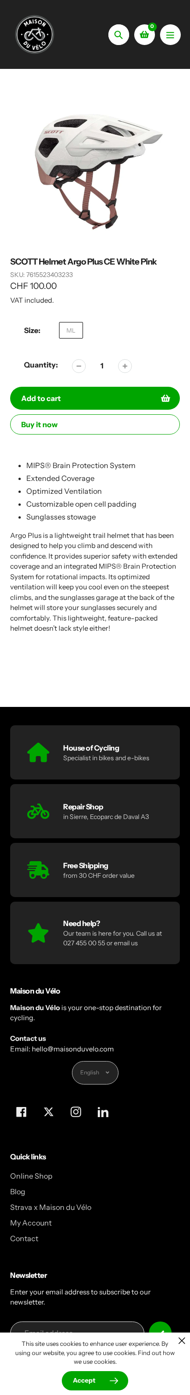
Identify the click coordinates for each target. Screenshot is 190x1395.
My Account (31, 1222)
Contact (24, 1238)
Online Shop (31, 1175)
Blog (17, 1191)
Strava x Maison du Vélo (50, 1207)
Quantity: (41, 364)
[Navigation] (170, 34)
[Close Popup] (182, 1340)
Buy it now (39, 424)
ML (71, 330)
